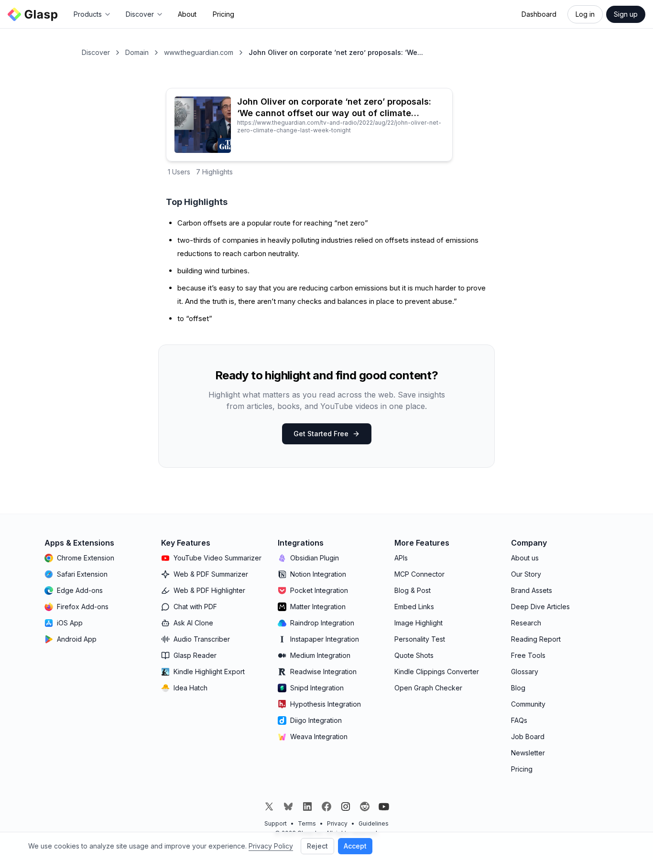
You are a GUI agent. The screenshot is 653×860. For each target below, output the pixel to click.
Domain (137, 52)
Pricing (223, 14)
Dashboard (539, 14)
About (187, 14)
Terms (307, 823)
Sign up (626, 14)
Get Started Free (321, 434)
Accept (355, 846)
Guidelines (374, 823)
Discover (96, 52)
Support (275, 823)
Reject (317, 846)
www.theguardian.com (198, 52)
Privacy (337, 823)
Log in (585, 14)
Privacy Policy (271, 846)
